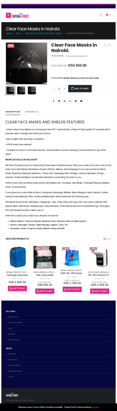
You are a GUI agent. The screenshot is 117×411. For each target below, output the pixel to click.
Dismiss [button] (95, 407)
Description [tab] (12, 112)
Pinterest (75, 101)
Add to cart (82, 89)
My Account (13, 317)
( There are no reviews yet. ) (76, 56)
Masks (66, 78)
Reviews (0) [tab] (31, 112)
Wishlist (11, 334)
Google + (70, 101)
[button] (104, 239)
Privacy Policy (14, 340)
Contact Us (13, 359)
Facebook (53, 101)
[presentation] (9, 63)
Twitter (59, 101)
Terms (11, 377)
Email (81, 101)
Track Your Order (15, 322)
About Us (12, 354)
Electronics (94, 272)
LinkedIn (64, 101)
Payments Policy (15, 371)
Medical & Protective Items (85, 78)
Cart (10, 328)
